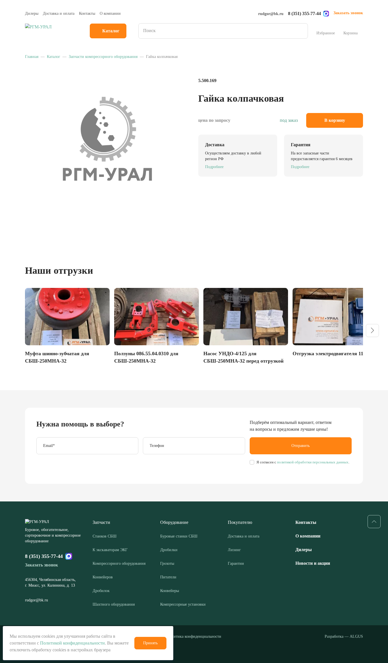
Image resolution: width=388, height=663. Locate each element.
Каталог (110, 30)
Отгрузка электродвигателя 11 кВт (333, 353)
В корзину (334, 120)
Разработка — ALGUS (344, 636)
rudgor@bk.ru (270, 14)
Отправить (300, 446)
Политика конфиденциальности (194, 636)
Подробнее (214, 167)
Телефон (157, 446)
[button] (372, 330)
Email (49, 446)
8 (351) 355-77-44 (304, 13)
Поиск (301, 31)
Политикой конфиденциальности (72, 643)
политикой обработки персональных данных (312, 462)
